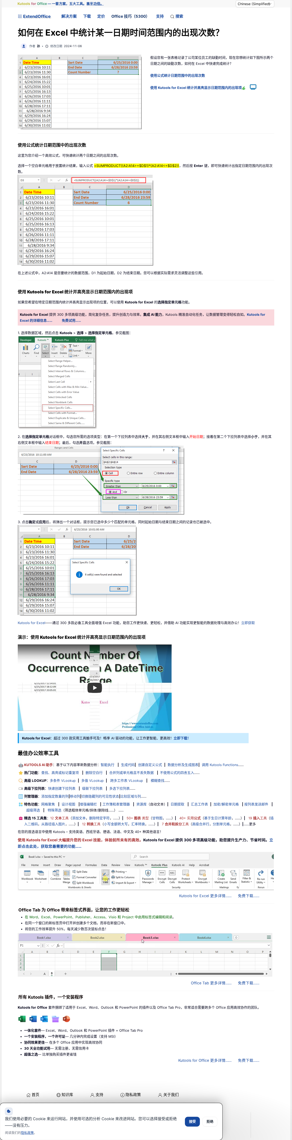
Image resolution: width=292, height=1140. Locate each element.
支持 (160, 16)
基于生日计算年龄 (218, 818)
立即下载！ (182, 738)
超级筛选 (33, 810)
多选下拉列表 (119, 788)
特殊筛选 (54, 810)
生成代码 (128, 765)
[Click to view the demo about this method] (251, 87)
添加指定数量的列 (55, 796)
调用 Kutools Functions (220, 765)
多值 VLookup (92, 780)
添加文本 (79, 818)
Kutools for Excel (31, 623)
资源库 (141, 804)
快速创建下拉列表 (61, 788)
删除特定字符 (99, 818)
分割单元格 (221, 824)
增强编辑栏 (88, 804)
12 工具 (59, 818)
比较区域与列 (130, 796)
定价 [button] (101, 16)
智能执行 (107, 765)
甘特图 (157, 818)
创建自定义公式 (150, 765)
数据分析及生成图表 (183, 765)
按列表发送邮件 (256, 804)
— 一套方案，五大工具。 (60, 3)
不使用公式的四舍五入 (177, 773)
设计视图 (68, 804)
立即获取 (248, 623)
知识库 (67, 1094)
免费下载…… (248, 896)
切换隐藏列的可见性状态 (100, 796)
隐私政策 (133, 1094)
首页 (35, 1094)
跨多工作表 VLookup (126, 780)
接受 (192, 1121)
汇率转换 (138, 824)
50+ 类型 (138, 818)
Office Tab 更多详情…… (211, 983)
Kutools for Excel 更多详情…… (205, 896)
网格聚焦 (48, 804)
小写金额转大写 (116, 824)
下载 (87, 16)
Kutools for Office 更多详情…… (205, 1060)
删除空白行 (94, 773)
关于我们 (171, 1094)
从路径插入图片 (53, 824)
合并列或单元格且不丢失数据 (131, 773)
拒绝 (209, 1121)
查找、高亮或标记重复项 (60, 773)
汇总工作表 (199, 804)
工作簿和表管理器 (116, 804)
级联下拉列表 (92, 788)
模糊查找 (157, 780)
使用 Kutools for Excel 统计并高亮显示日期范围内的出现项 (196, 87)
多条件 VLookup (63, 780)
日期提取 (177, 804)
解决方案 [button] (69, 16)
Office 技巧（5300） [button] (130, 16)
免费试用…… (71, 320)
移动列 (75, 796)
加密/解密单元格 (226, 804)
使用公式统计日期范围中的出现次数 (177, 75)
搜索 (179, 16)
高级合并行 (200, 824)
